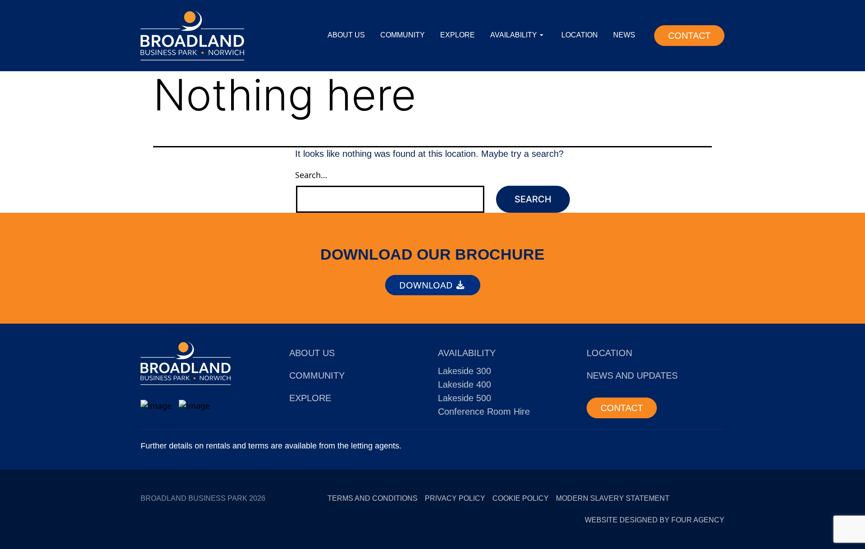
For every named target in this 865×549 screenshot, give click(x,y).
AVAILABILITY (513, 35)
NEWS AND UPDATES (632, 375)
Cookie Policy (520, 498)
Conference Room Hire (484, 411)
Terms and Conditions (373, 498)
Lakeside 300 (464, 371)
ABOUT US (346, 35)
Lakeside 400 (464, 384)
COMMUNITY (402, 35)
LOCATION (579, 35)
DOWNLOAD (427, 285)
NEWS (624, 35)
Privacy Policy (455, 498)
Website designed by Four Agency (654, 520)
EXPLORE (457, 35)
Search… (311, 174)
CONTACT (689, 36)
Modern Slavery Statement (612, 498)
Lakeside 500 (464, 398)
